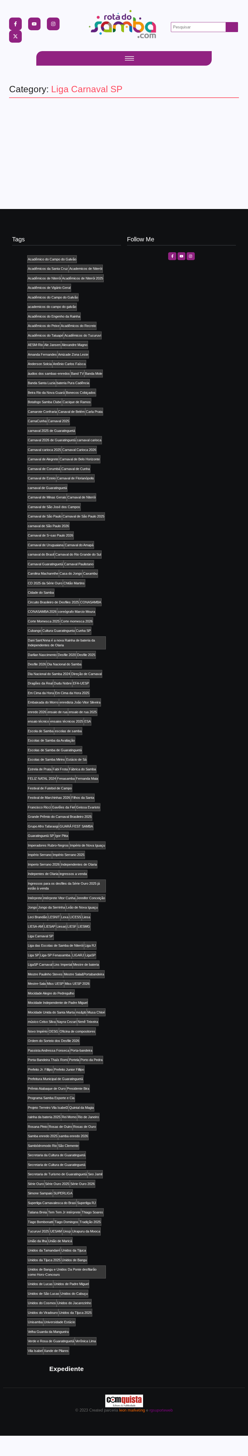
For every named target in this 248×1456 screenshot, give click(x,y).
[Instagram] (53, 24)
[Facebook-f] (15, 24)
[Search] (232, 27)
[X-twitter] (15, 36)
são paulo (26, 132)
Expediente (66, 1368)
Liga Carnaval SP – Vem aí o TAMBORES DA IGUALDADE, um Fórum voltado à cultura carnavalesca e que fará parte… (124, 146)
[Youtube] (34, 24)
